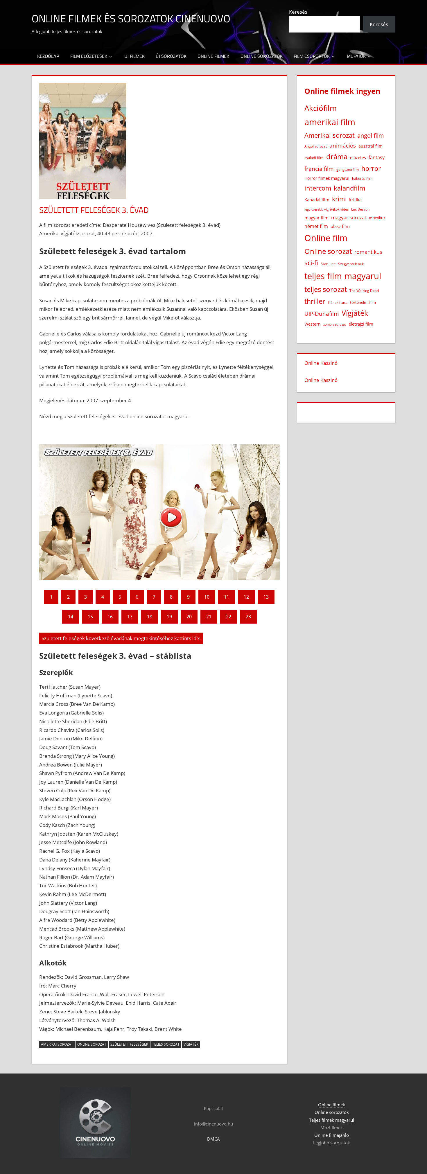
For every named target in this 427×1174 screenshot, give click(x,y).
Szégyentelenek (351, 264)
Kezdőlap (48, 56)
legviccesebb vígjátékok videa (326, 209)
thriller (314, 301)
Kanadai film (316, 200)
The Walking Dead (364, 290)
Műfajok (356, 56)
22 (228, 616)
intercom (317, 188)
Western (312, 324)
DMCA (213, 1139)
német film (316, 226)
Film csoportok (312, 56)
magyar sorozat (348, 217)
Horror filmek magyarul (326, 178)
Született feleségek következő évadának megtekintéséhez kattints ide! (121, 638)
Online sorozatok (262, 56)
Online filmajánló (331, 1135)
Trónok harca (337, 303)
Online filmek (213, 56)
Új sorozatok (171, 56)
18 (149, 616)
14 (70, 616)
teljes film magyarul (342, 276)
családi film (314, 157)
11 (226, 597)
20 (189, 616)
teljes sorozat (166, 1044)
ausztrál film (370, 146)
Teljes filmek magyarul (331, 1120)
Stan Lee (328, 263)
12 (246, 597)
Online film (325, 238)
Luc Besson (360, 209)
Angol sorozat (315, 146)
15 (90, 616)
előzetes (358, 157)
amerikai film (329, 122)
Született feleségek (129, 1044)
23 (248, 616)
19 (169, 616)
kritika (355, 199)
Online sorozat (91, 1044)
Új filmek (134, 56)
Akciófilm (320, 108)
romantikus (368, 251)
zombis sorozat (334, 324)
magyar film (316, 217)
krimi (339, 199)
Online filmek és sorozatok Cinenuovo (131, 18)
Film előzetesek (88, 56)
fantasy (377, 157)
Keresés (298, 11)
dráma (336, 156)
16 (110, 616)
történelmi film (363, 302)
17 (129, 616)
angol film (370, 135)
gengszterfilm (347, 169)
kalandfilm (349, 188)
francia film (319, 169)
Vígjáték (191, 1044)
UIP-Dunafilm (321, 313)
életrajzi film (361, 324)
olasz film (340, 226)
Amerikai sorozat (57, 1044)
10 (206, 597)
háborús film (362, 178)
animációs (342, 145)
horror (371, 168)
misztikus (377, 217)
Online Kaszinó (321, 363)
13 (266, 597)
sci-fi (311, 263)
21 (208, 616)
